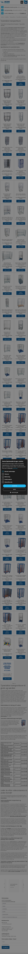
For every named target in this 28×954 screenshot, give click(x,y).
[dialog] (14, 477)
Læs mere (15, 468)
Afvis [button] (14, 489)
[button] (14, 492)
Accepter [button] (14, 485)
